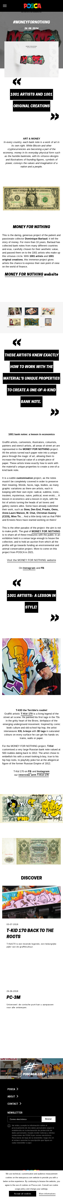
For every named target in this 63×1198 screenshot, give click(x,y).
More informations (47, 1194)
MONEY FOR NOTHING (24, 274)
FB (29, 771)
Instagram (43, 771)
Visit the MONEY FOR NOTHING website (31, 560)
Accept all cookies (22, 1194)
